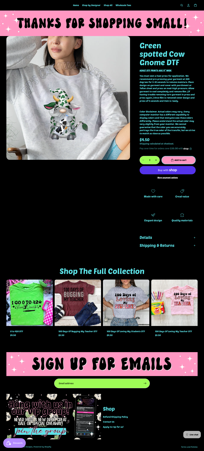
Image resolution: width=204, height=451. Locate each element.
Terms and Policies (189, 447)
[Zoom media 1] (68, 98)
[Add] (48, 321)
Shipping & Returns (157, 245)
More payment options (167, 177)
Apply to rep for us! (113, 426)
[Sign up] (145, 383)
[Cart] (195, 5)
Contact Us (108, 421)
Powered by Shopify (42, 447)
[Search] (181, 5)
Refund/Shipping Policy (115, 416)
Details (146, 237)
